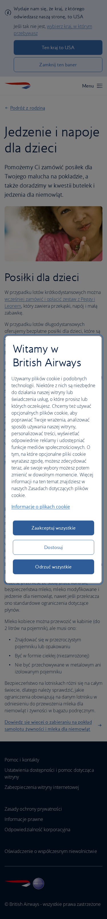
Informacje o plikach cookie (40, 507)
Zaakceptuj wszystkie (53, 528)
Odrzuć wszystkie (53, 567)
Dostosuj (53, 547)
